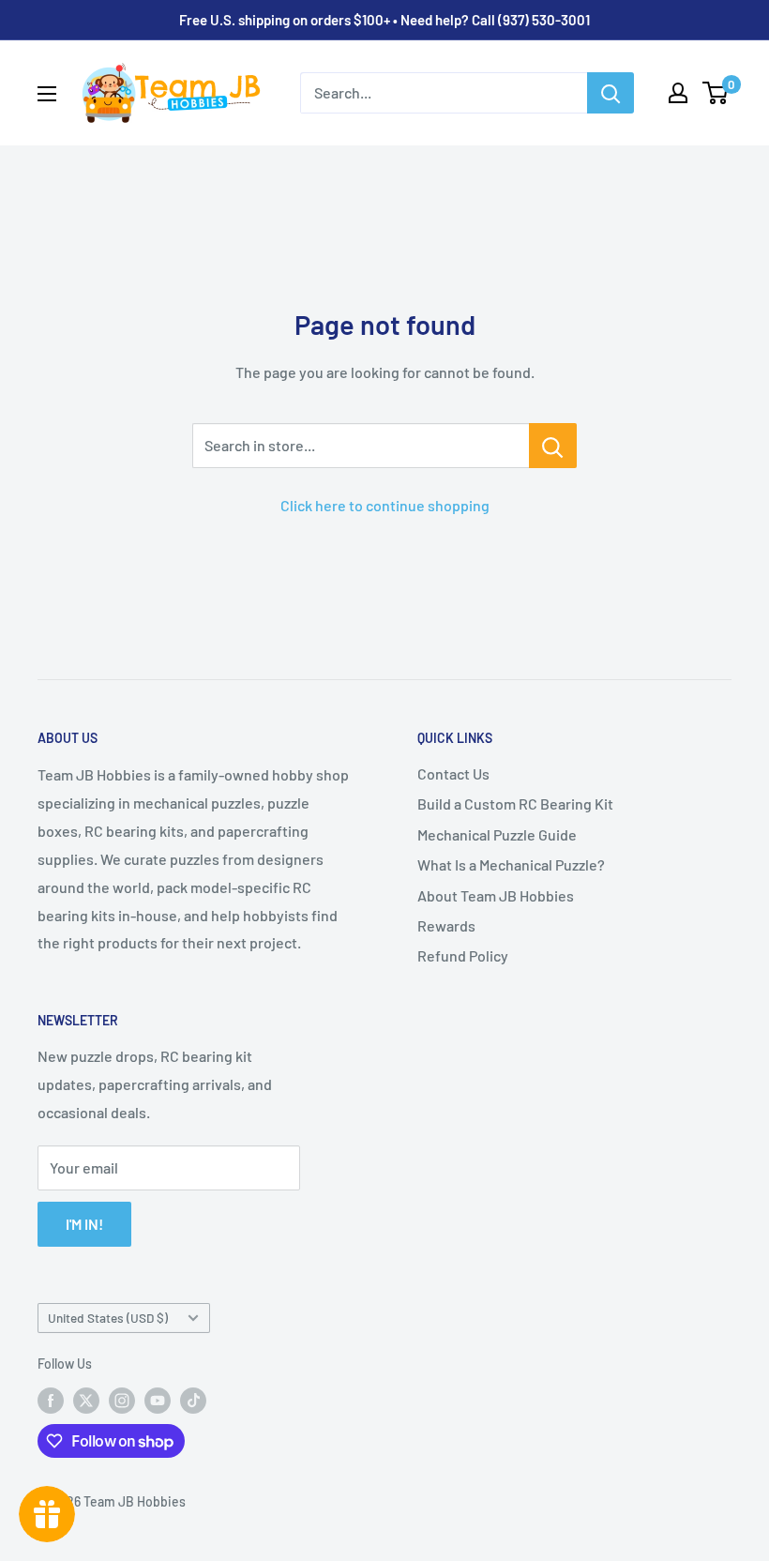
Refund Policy (462, 955)
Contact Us (453, 773)
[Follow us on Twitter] (86, 1400)
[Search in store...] (553, 445)
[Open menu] (47, 93)
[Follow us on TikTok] (193, 1400)
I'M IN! (84, 1224)
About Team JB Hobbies (495, 895)
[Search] (610, 93)
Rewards (446, 925)
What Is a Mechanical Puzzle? (511, 864)
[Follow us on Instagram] (122, 1400)
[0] (716, 93)
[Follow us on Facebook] (51, 1400)
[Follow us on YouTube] (157, 1400)
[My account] (678, 93)
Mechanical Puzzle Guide (497, 834)
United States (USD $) (108, 1318)
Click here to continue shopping (385, 505)
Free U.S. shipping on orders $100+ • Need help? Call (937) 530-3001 (384, 19)
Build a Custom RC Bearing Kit (515, 803)
